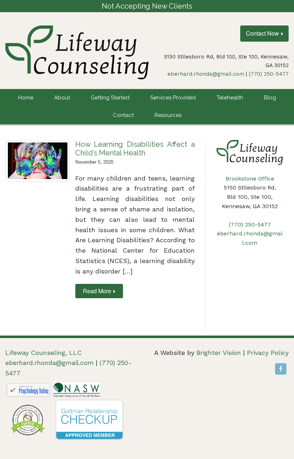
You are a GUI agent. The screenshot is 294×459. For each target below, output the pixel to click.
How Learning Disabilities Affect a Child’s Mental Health (135, 148)
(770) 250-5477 (269, 74)
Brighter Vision (218, 352)
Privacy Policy (268, 352)
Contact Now (262, 33)
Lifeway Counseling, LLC (43, 352)
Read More (97, 291)
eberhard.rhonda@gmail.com (205, 74)
